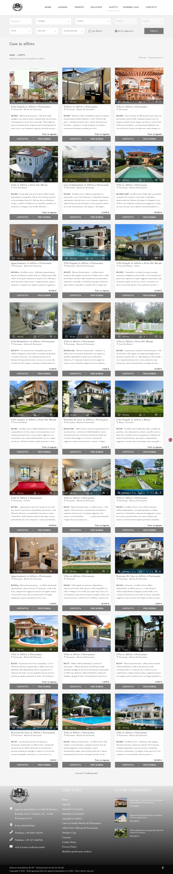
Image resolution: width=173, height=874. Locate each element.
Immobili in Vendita (72, 809)
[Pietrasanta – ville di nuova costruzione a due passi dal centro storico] (121, 802)
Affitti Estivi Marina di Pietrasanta (80, 828)
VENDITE (79, 7)
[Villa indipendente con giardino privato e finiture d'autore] (121, 832)
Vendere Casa (69, 832)
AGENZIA (63, 7)
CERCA (154, 31)
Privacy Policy (69, 846)
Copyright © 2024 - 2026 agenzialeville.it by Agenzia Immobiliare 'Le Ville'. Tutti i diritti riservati (51, 871)
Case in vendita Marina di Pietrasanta (81, 823)
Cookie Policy (69, 842)
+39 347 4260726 (34, 840)
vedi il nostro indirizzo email (30, 847)
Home (65, 799)
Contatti (66, 837)
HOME (48, 7)
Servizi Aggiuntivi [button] (126, 31)
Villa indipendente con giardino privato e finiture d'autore (146, 831)
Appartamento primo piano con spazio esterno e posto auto (146, 816)
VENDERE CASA (131, 7)
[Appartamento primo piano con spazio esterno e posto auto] (121, 817)
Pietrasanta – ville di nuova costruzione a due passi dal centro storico (146, 801)
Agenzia (66, 804)
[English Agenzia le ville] (170, 439)
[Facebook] (163, 868)
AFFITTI (113, 7)
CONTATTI (151, 7)
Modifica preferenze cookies (76, 851)
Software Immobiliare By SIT (22, 867)
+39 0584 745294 (34, 832)
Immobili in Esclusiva (73, 813)
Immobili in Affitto (72, 818)
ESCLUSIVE (96, 7)
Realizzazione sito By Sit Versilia (50, 867)
